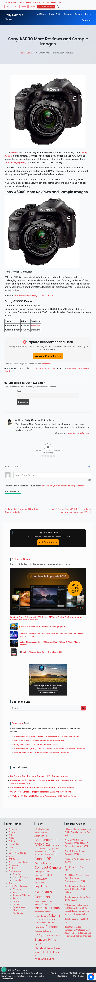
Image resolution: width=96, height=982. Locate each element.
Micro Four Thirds (17, 853)
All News (41, 14)
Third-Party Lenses (17, 886)
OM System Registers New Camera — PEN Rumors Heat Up (39, 776)
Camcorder (38, 852)
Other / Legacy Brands (19, 862)
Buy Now (35, 325)
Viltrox (15, 910)
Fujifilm (32, 6)
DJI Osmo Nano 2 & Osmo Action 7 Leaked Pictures (39, 740)
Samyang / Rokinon (21, 895)
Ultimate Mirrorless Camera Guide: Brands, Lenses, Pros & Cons (77, 832)
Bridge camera (40, 849)
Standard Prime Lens (45, 942)
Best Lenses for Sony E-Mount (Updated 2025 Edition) (76, 889)
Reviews (68, 14)
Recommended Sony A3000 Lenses (34, 295)
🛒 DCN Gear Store (46, 6)
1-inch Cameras (42, 829)
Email (19, 391)
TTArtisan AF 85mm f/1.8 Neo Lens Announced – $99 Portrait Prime (43, 796)
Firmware (86, 20)
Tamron (16, 901)
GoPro (11, 841)
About (53, 973)
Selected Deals (21, 559)
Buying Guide (54, 14)
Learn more (46, 364)
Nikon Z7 (45, 920)
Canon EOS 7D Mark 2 (52, 852)
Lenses (47, 368)
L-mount (37, 901)
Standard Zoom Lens (47, 948)
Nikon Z (54, 915)
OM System (14, 859)
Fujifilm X (41, 886)
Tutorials (16, 880)
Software (47, 931)
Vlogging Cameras (40, 956)
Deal (49, 875)
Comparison (41, 871)
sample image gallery (15, 162)
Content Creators (40, 875)
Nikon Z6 (37, 920)
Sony (16, 6)
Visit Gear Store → (48, 542)
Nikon (24, 6)
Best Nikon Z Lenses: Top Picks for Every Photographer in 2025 (76, 878)
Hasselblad (13, 844)
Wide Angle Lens (44, 958)
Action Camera (40, 836)
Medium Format (41, 904)
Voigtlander (17, 913)
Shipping (38, 931)
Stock (36, 952)
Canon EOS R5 (50, 855)
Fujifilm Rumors (54, 2)
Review (86, 368)
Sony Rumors (25, 2)
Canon (8, 6)
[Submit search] (83, 708)
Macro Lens (47, 901)
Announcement (45, 840)
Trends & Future (20, 877)
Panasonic (13, 865)
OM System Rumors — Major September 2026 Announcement (40, 792)
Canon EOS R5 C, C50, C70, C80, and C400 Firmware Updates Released (49, 748)
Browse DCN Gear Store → (48, 356)
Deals (87, 14)
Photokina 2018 (40, 923)
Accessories (41, 832)
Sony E (7, 371)
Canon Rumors (11, 2)
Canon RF (42, 859)
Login (88, 466)
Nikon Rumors (39, 2)
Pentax (11, 868)
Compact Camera (74, 368)
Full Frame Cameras (43, 894)
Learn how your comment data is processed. (63, 485)
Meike (15, 892)
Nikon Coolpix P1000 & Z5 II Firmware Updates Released (41, 752)
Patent (52, 919)
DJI (10, 835)
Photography (14, 871)
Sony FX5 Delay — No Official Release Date (35, 744)
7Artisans (16, 889)
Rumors (78, 14)
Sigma (15, 898)
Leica (10, 847)
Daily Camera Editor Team (79, 433)
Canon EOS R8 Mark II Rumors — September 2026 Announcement (46, 736)
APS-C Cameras (46, 844)
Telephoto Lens (49, 952)
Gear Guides (18, 874)
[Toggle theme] (58, 6)
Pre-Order (51, 923)
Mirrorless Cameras (42, 912)
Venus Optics (18, 907)
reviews (14, 152)
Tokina (15, 904)
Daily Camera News (13, 17)
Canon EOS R (39, 855)
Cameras (40, 368)
